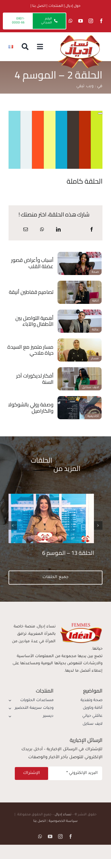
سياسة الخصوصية (63, 821)
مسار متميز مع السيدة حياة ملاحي (30, 350)
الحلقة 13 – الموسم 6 (68, 552)
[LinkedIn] (58, 230)
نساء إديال (63, 815)
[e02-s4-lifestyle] (79, 369)
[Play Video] (100, 113)
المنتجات (55, 6)
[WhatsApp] (42, 230)
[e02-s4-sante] (79, 254)
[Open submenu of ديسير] (11, 716)
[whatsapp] (71, 21)
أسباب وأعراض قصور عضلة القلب (32, 263)
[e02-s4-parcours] (79, 340)
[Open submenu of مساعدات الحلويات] (11, 700)
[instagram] (91, 21)
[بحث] (25, 47)
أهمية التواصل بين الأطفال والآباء (34, 321)
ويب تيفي (84, 86)
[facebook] (101, 21)
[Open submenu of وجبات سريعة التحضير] (11, 708)
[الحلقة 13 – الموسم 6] (47, 496)
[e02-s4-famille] (79, 312)
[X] (75, 230)
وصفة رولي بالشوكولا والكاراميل (31, 408)
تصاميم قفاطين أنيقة (31, 292)
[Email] (25, 230)
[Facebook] (92, 230)
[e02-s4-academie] (79, 398)
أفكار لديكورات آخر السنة (35, 379)
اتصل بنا (39, 6)
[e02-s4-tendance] (79, 283)
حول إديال (73, 6)
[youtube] (80, 21)
